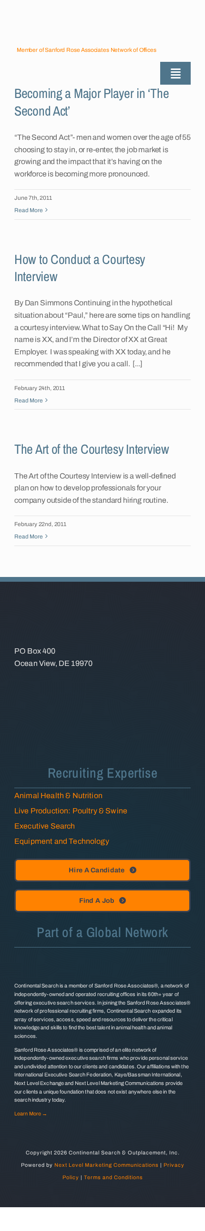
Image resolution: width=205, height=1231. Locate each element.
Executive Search (44, 826)
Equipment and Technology (61, 841)
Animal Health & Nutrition (58, 795)
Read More (28, 210)
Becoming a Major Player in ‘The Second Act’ (91, 101)
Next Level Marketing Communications (106, 1165)
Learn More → (30, 1113)
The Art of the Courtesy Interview (91, 449)
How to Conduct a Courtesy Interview (79, 267)
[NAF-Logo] (50, 683)
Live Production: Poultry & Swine (70, 811)
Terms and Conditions (113, 1177)
